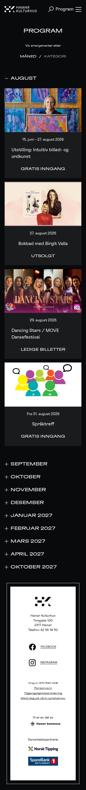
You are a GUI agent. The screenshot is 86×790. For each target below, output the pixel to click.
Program (64, 9)
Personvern (43, 688)
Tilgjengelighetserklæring (43, 693)
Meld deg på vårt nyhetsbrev (43, 698)
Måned (28, 56)
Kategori (55, 56)
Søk (51, 9)
